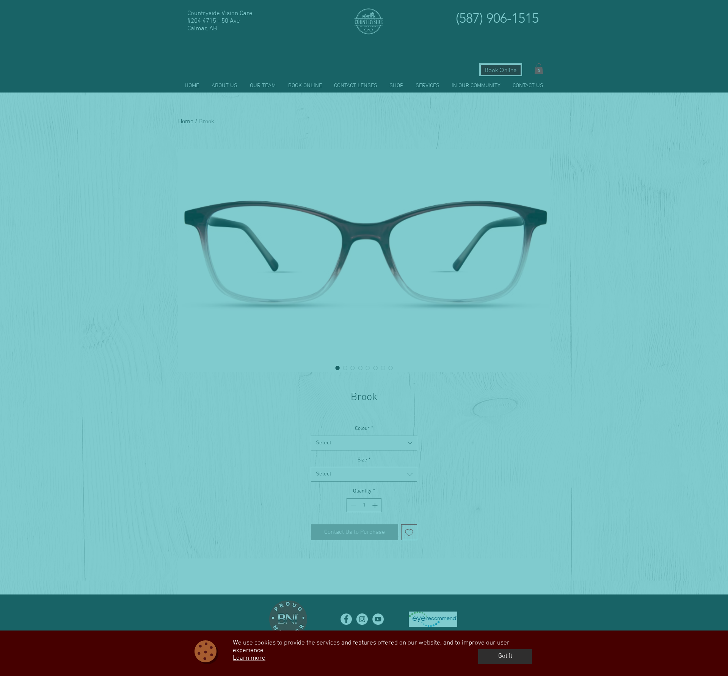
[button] (505, 656)
